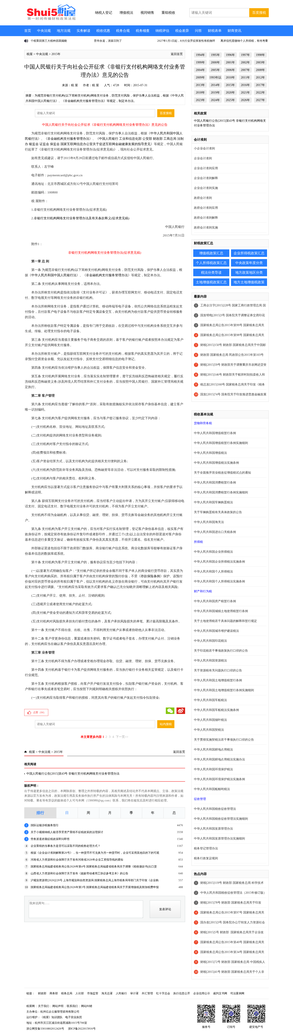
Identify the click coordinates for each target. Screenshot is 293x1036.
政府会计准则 (203, 198)
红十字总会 (163, 993)
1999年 (200, 62)
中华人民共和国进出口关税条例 (215, 532)
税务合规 (123, 30)
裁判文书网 (220, 993)
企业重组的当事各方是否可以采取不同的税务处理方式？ (65, 845)
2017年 (260, 85)
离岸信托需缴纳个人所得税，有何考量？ (246, 40)
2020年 (230, 92)
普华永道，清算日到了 (108, 40)
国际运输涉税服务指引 (45, 825)
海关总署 (107, 993)
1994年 (200, 55)
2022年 (260, 92)
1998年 (260, 55)
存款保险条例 (150, 576)
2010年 (230, 77)
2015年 (55, 54)
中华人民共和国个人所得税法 (213, 571)
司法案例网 (237, 993)
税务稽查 (143, 30)
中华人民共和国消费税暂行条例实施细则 (221, 492)
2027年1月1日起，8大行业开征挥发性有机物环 (186, 40)
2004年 (200, 70)
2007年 (245, 70)
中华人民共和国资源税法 (210, 660)
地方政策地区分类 (249, 272)
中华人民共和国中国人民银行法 (53, 275)
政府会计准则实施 (206, 227)
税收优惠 (103, 30)
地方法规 (64, 30)
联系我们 (72, 1006)
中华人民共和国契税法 (209, 729)
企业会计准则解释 (206, 178)
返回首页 (177, 54)
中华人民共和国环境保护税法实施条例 (219, 779)
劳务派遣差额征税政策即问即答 (50, 839)
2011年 (245, 77)
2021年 (245, 92)
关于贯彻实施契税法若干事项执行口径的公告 (224, 739)
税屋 (30, 54)
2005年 (215, 70)
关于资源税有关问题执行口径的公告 (218, 670)
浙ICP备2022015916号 (82, 1028)
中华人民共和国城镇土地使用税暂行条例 (221, 611)
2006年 (230, 70)
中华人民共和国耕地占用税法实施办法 (219, 759)
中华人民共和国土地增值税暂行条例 (218, 680)
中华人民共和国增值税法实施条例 (216, 462)
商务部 (54, 993)
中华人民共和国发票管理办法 (213, 828)
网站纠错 (86, 1006)
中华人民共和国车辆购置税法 (213, 502)
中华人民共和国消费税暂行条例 (215, 482)
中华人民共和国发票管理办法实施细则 (219, 838)
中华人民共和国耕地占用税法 (213, 749)
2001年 (230, 62)
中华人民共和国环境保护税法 (213, 769)
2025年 (230, 100)
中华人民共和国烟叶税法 (210, 719)
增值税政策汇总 (211, 253)
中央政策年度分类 (249, 263)
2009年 (200, 77)
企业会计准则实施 (206, 188)
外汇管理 (147, 993)
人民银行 (121, 993)
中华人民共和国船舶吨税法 (212, 789)
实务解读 (83, 30)
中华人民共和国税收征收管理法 (215, 808)
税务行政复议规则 (206, 858)
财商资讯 (234, 30)
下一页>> (122, 736)
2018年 (200, 92)
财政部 (42, 993)
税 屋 (74, 85)
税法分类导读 (211, 272)
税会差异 (182, 30)
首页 (27, 30)
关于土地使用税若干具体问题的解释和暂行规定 (225, 621)
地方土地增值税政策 (249, 282)
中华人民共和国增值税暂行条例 (215, 433)
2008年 (260, 70)
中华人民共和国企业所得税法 (213, 551)
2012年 (260, 77)
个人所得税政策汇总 (211, 263)
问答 (198, 30)
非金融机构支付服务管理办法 (68, 138)
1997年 (245, 55)
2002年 (245, 62)
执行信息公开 (181, 993)
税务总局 (66, 993)
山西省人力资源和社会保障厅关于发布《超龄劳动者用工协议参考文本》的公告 (79, 873)
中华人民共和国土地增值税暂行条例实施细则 (224, 690)
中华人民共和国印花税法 (210, 640)
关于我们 (43, 1006)
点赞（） (39, 712)
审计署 (134, 993)
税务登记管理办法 (206, 848)
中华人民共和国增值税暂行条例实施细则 (221, 443)
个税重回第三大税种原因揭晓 (49, 40)
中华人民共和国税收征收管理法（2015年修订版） (233, 892)
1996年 (230, 55)
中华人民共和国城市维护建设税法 (216, 630)
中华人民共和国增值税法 (210, 452)
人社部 (80, 993)
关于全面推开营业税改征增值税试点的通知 (222, 472)
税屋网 (30, 1006)
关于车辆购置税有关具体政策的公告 (218, 512)
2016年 (245, 85)
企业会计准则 (203, 158)
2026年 (245, 100)
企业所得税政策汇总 (249, 253)
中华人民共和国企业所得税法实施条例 (219, 561)
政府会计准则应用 (206, 207)
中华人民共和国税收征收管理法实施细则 (221, 818)
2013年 (200, 85)
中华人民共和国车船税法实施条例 (216, 710)
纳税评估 (162, 30)
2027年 (260, 100)
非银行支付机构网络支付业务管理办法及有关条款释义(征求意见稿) (81, 218)
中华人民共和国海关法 (209, 522)
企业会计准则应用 (206, 168)
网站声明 (57, 1006)
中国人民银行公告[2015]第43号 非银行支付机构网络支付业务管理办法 (72, 773)
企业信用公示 (201, 993)
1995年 (215, 55)
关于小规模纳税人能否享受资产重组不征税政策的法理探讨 (67, 832)
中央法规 (44, 30)
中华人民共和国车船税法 (210, 700)
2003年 (260, 62)
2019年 (215, 92)
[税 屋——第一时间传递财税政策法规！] (50, 19)
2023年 (200, 100)
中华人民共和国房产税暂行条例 (215, 601)
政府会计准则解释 (206, 217)
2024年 (215, 100)
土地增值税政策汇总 (211, 282)
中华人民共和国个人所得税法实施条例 (219, 581)
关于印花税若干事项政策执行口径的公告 (221, 650)
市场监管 (92, 993)
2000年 (215, 62)
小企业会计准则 (204, 148)
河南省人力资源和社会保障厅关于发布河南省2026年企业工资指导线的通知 (77, 859)
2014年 (215, 85)
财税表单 (215, 30)
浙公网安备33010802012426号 (45, 1028)
